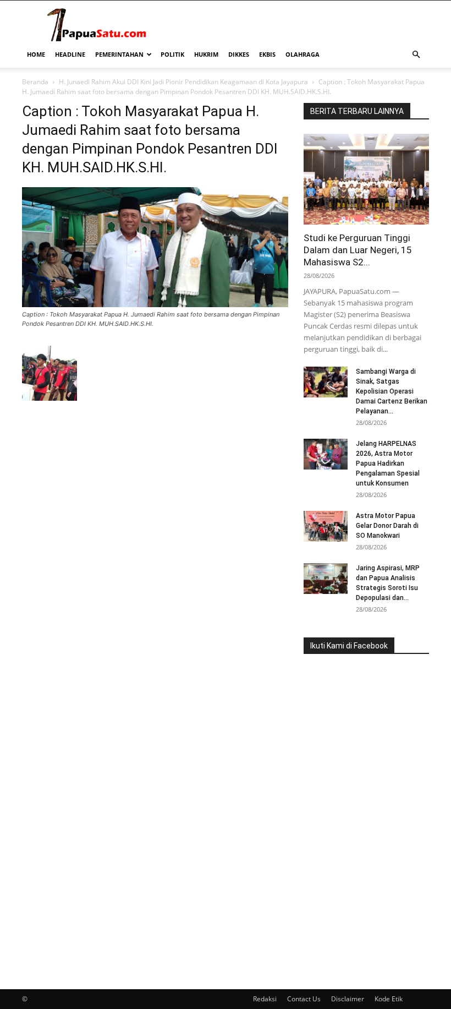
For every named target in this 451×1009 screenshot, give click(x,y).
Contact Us (304, 998)
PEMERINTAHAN (119, 54)
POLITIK (172, 54)
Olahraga (302, 54)
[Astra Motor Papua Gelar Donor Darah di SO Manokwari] (326, 526)
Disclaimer (347, 998)
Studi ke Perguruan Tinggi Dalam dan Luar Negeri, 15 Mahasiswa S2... (358, 250)
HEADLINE (70, 54)
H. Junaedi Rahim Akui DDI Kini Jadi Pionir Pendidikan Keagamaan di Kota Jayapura (183, 81)
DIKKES (238, 54)
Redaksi (265, 998)
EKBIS (267, 54)
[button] (416, 55)
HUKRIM (206, 54)
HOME (36, 54)
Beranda (35, 81)
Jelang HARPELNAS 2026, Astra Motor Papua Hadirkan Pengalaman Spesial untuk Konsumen (388, 463)
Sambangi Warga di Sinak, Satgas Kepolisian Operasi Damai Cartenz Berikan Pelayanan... (391, 391)
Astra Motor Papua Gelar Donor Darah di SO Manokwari (387, 525)
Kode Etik (389, 998)
